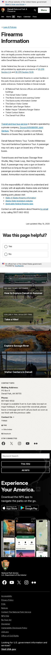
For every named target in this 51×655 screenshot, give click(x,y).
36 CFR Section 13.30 (24, 72)
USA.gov (5, 632)
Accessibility (6, 596)
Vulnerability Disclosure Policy (14, 628)
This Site (25, 464)
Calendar (27, 17)
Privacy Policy (7, 600)
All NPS (25, 470)
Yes (10, 246)
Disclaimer (5, 624)
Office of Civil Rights (10, 636)
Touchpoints (19, 265)
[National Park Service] (3, 10)
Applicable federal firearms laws (19, 204)
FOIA (3, 604)
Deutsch (7, 434)
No (10, 254)
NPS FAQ (5, 616)
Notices (4, 608)
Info (2, 17)
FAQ (5, 425)
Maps (19, 17)
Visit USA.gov (8, 649)
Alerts (10, 17)
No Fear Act (6, 620)
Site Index (7, 429)
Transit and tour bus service (14, 124)
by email (44, 209)
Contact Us (7, 417)
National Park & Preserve (17, 10)
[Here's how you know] (25, 3)
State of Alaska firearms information (20, 198)
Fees (35, 17)
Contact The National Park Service (16, 612)
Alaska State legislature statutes (19, 201)
